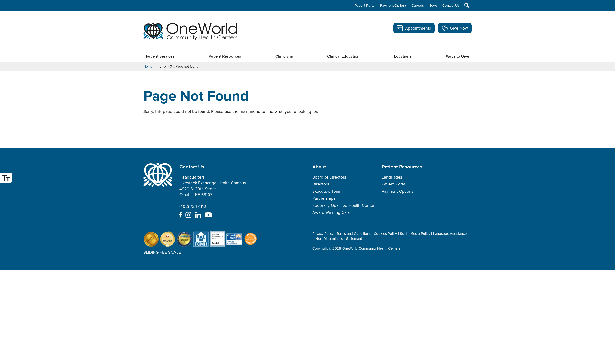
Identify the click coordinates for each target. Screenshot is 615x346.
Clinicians (284, 56)
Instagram (188, 215)
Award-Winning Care (331, 212)
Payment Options (393, 5)
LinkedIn (198, 215)
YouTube (208, 215)
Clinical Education (343, 56)
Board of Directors (329, 177)
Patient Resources (225, 56)
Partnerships (323, 198)
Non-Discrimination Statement (338, 238)
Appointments (418, 28)
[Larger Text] (6, 178)
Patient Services (160, 56)
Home (147, 66)
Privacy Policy (322, 233)
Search (464, 5)
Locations (403, 56)
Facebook (180, 215)
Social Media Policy (415, 233)
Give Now (459, 28)
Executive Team (326, 191)
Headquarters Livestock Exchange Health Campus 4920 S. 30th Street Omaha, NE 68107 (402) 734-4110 (212, 192)
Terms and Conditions (354, 233)
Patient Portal (365, 5)
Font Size (6, 178)
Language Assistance (450, 233)
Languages (392, 177)
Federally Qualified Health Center (343, 205)
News (433, 5)
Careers (418, 5)
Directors (320, 184)
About (319, 166)
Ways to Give (457, 56)
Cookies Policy (385, 233)
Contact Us (451, 5)
